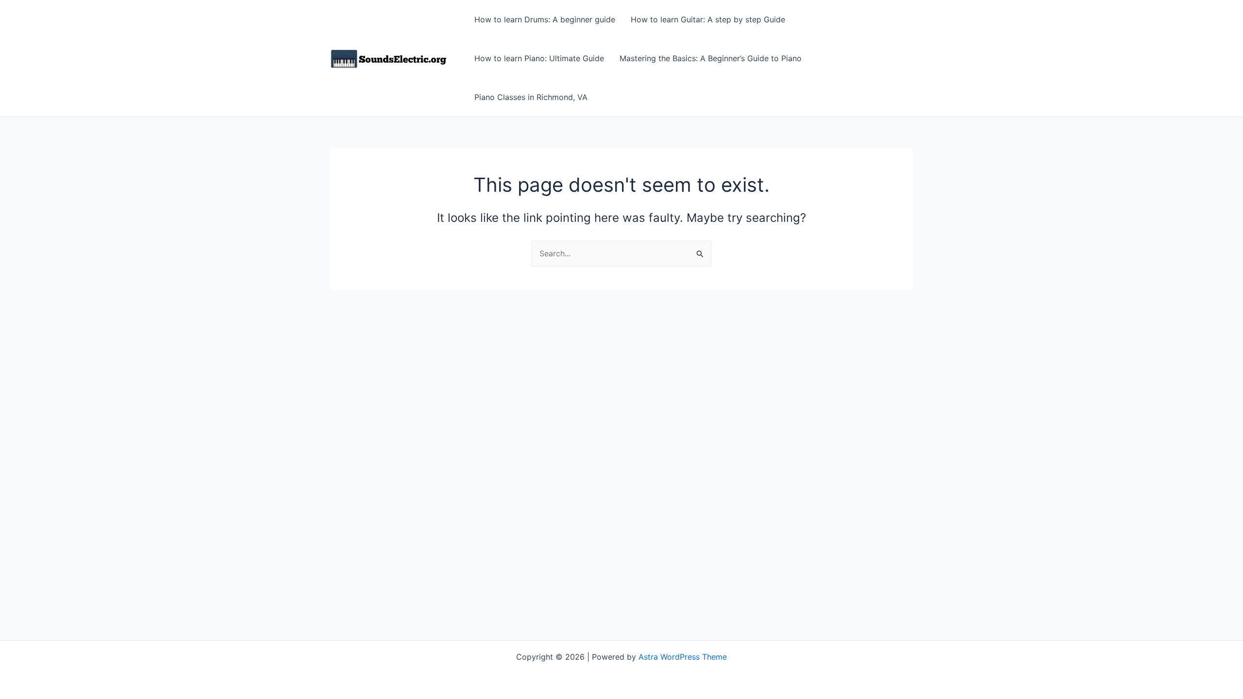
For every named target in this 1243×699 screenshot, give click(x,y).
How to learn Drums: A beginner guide (544, 19)
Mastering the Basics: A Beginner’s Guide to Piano (711, 58)
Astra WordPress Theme (682, 657)
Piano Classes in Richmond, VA (531, 97)
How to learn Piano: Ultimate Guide (539, 58)
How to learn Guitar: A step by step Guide (708, 19)
